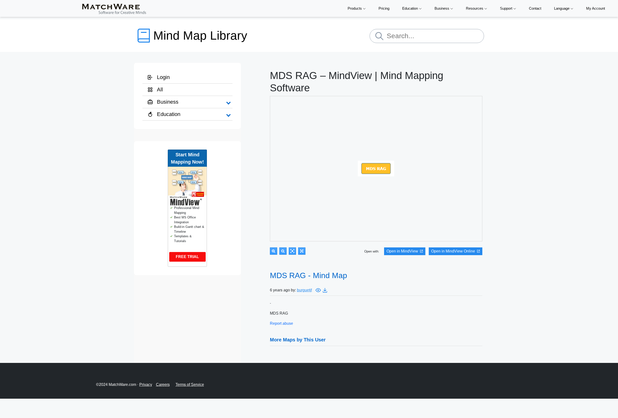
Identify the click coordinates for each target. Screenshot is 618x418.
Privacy (145, 384)
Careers (163, 384)
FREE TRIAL (187, 257)
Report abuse (281, 323)
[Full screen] (301, 251)
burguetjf (304, 290)
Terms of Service (190, 384)
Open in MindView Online (453, 251)
